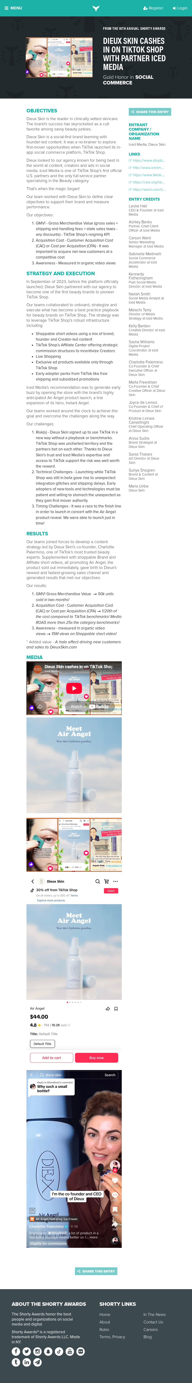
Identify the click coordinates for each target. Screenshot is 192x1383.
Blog (148, 1336)
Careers (151, 1329)
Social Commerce (128, 80)
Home (105, 1314)
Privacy (118, 1336)
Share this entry (152, 112)
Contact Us (153, 1322)
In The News (155, 1314)
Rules (104, 1329)
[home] (96, 8)
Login (182, 8)
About (105, 1322)
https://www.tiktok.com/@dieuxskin (160, 175)
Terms (105, 1336)
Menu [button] (16, 8)
